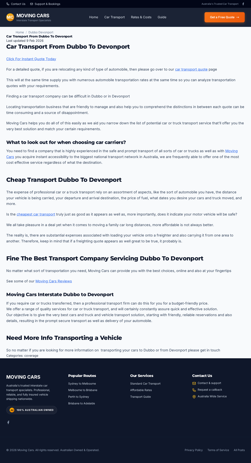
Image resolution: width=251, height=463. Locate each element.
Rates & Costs (141, 17)
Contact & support (209, 383)
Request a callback (210, 389)
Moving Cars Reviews (53, 281)
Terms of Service (218, 450)
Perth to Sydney (78, 396)
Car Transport (114, 17)
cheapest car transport (36, 214)
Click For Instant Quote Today (31, 59)
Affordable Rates (141, 390)
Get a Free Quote (222, 17)
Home (93, 17)
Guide (162, 17)
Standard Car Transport (145, 383)
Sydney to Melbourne (82, 383)
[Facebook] (243, 3)
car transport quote (191, 69)
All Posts (239, 450)
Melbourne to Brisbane (82, 390)
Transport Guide (140, 396)
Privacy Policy (194, 450)
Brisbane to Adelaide (81, 403)
